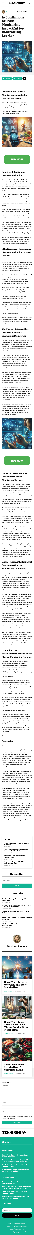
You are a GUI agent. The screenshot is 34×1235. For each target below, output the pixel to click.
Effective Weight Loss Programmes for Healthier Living (14, 924)
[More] (24, 78)
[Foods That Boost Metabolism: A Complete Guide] (17, 1049)
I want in (17, 885)
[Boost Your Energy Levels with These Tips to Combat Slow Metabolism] (17, 1007)
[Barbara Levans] (4, 12)
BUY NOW (17, 159)
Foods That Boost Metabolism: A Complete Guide (14, 856)
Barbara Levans (10, 12)
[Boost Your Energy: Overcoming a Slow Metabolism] (17, 967)
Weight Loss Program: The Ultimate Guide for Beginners (15, 862)
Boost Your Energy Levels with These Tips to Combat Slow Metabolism (16, 850)
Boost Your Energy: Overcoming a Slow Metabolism (16, 844)
